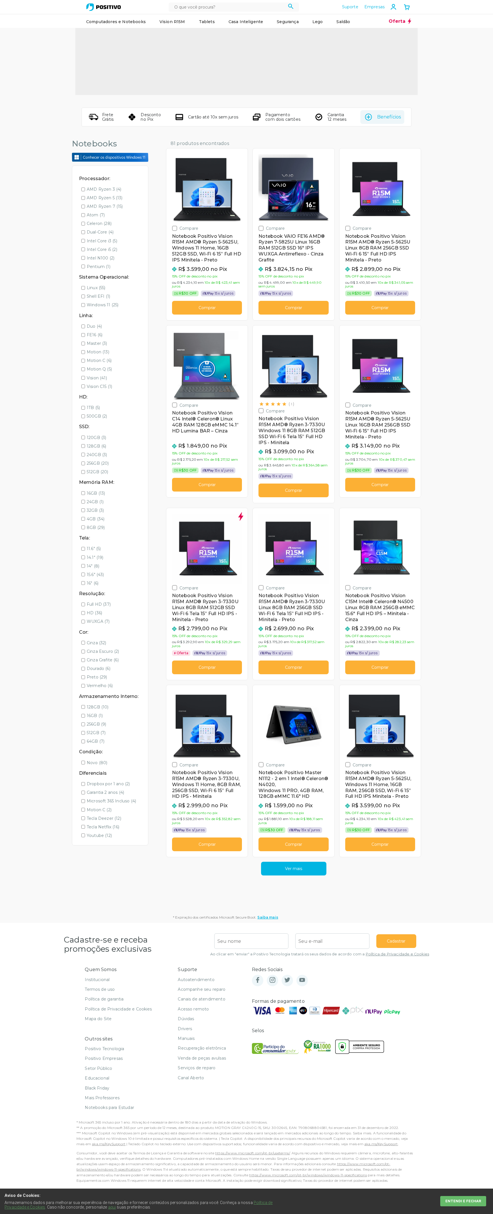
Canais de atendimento (201, 999)
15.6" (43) (95, 574)
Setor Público (98, 1068)
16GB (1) (95, 715)
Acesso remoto (193, 1009)
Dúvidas (186, 1018)
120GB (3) (96, 437)
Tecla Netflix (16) (103, 827)
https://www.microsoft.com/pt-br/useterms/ (252, 1153)
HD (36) (94, 612)
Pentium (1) (98, 266)
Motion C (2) (99, 809)
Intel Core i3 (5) (102, 240)
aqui (112, 1207)
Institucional (97, 979)
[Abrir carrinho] (406, 7)
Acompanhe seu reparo (201, 989)
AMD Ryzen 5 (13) (105, 197)
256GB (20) (98, 463)
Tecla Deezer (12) (104, 818)
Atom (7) (96, 215)
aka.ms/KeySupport (109, 1144)
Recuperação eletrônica (202, 1048)
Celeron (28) (99, 223)
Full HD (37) (99, 604)
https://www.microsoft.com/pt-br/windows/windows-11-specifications (308, 1175)
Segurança (287, 21)
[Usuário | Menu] (393, 7)
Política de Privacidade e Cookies (397, 954)
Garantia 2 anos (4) (105, 792)
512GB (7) (96, 732)
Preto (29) (97, 677)
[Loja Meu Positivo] (104, 7)
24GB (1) (95, 501)
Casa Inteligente (246, 21)
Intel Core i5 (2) (102, 249)
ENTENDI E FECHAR (463, 1201)
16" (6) (92, 583)
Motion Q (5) (99, 369)
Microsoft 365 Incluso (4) (111, 801)
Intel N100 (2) (100, 258)
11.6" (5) (94, 548)
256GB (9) (96, 724)
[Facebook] (257, 980)
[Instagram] (272, 980)
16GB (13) (96, 493)
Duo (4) (94, 326)
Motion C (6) (99, 360)
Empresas (374, 7)
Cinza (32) (96, 642)
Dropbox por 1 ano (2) (108, 783)
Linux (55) (96, 287)
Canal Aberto (191, 1077)
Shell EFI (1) (98, 296)
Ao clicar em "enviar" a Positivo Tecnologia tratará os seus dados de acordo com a (319, 954)
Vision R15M (172, 21)
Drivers (185, 1028)
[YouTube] (302, 980)
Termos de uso (100, 989)
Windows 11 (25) (102, 304)
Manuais (186, 1038)
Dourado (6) (98, 668)
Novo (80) (97, 762)
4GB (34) (95, 519)
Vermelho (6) (100, 685)
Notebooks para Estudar (109, 1107)
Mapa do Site (98, 1018)
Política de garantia (104, 999)
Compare (188, 228)
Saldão (343, 21)
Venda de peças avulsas (202, 1058)
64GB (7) (95, 741)
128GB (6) (96, 446)
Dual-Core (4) (100, 232)
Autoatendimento (196, 979)
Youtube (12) (99, 835)
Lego (317, 21)
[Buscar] (291, 7)
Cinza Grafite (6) (103, 660)
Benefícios (389, 117)
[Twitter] (287, 980)
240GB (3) (97, 454)
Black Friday (97, 1088)
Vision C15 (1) (99, 386)
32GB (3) (95, 510)
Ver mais (293, 868)
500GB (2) (97, 416)
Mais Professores (102, 1097)
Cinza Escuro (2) (103, 651)
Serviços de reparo (196, 1067)
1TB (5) (93, 407)
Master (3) (97, 343)
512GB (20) (97, 471)
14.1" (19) (95, 557)
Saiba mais (267, 917)
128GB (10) (98, 707)
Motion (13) (98, 352)
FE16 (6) (94, 334)
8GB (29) (96, 527)
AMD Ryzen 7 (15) (105, 206)
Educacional (97, 1078)
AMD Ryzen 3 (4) (104, 189)
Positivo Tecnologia (104, 1048)
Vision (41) (97, 377)
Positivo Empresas (104, 1058)
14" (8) (93, 566)
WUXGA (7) (98, 621)
